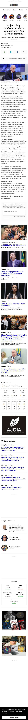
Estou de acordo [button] (14, 717)
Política (21, 10)
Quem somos (6, 10)
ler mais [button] (4, 713)
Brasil (14, 10)
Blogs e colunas (8, 521)
